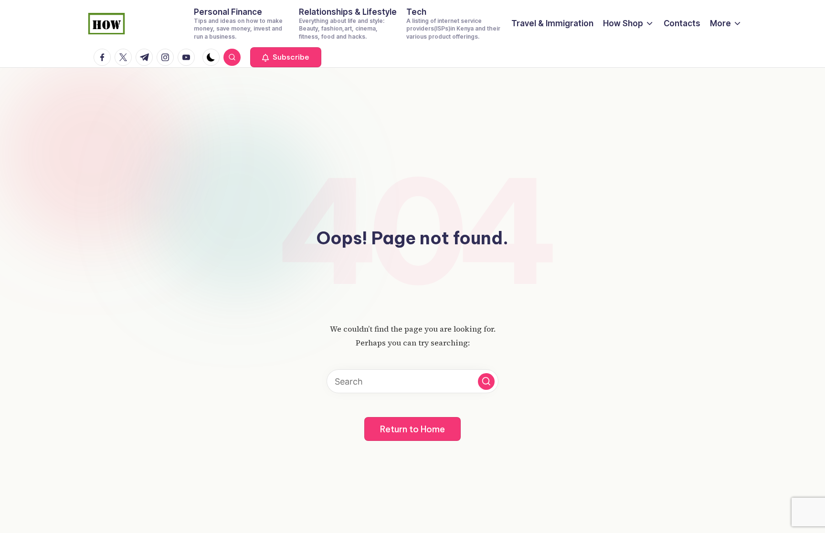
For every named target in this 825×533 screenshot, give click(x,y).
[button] (285, 57)
